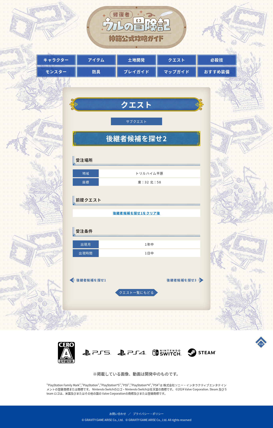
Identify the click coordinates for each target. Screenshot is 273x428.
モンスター (56, 72)
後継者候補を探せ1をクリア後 (136, 213)
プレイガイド (136, 72)
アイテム (96, 60)
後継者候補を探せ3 (182, 280)
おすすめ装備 (217, 72)
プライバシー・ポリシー (148, 414)
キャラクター (56, 60)
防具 (96, 72)
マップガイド (176, 72)
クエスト (176, 60)
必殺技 (216, 60)
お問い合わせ (117, 414)
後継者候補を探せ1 (91, 280)
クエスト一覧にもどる (136, 292)
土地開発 (136, 60)
